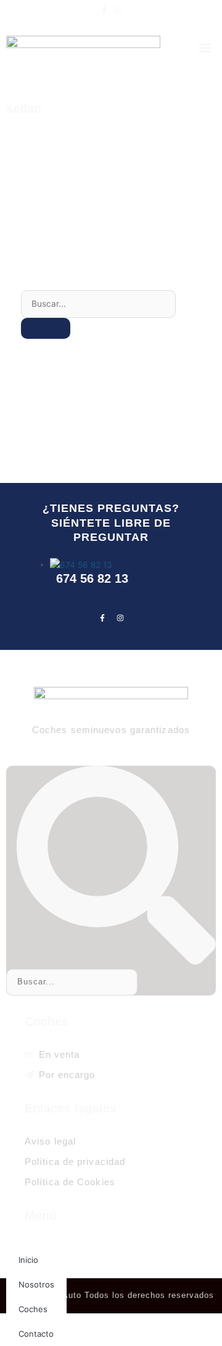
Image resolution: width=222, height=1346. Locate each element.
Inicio (28, 1260)
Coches (32, 1309)
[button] (205, 48)
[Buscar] (45, 328)
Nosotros (36, 1284)
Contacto (36, 1334)
